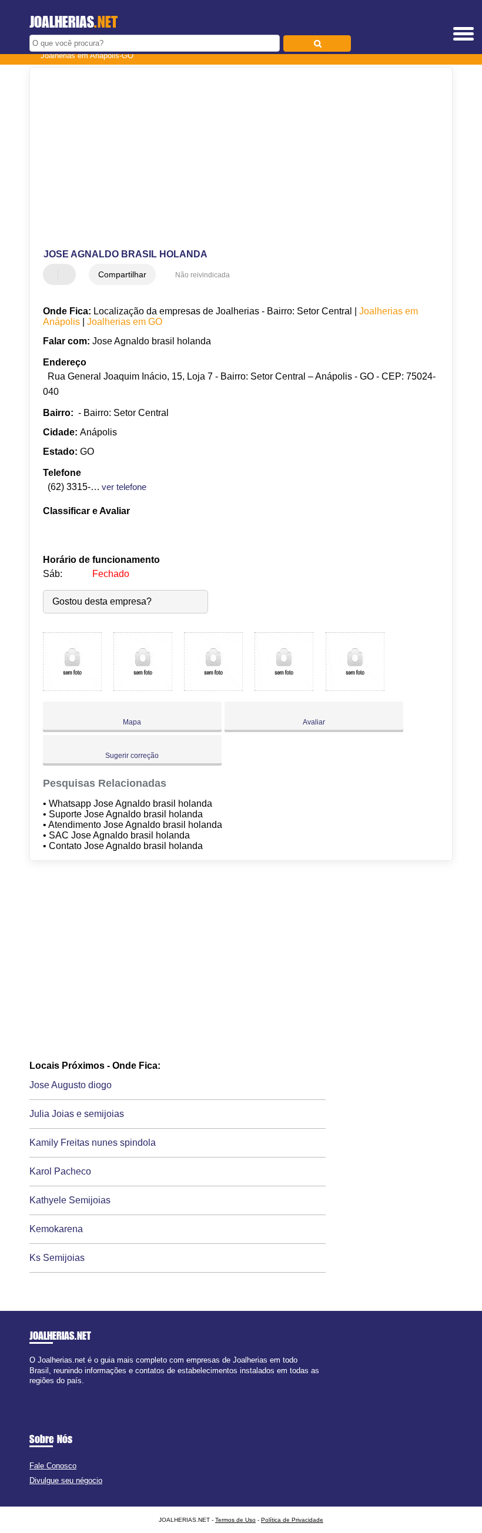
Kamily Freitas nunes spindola (92, 1143)
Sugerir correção (132, 756)
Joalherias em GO (124, 322)
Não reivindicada (202, 275)
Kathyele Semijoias (70, 1200)
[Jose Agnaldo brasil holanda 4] (284, 688)
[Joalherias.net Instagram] (42, 1390)
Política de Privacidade (292, 1520)
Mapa (132, 722)
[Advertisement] (231, 158)
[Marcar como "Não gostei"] (68, 274)
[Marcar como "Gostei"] (53, 274)
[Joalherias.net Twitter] (37, 1390)
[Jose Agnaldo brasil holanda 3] (213, 688)
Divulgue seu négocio (65, 1480)
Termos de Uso (235, 1520)
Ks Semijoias (57, 1258)
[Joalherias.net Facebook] (32, 1390)
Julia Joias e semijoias (76, 1114)
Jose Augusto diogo (70, 1085)
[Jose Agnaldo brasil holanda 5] (355, 688)
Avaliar (314, 722)
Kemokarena (56, 1229)
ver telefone (124, 487)
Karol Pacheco (60, 1171)
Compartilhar (122, 274)
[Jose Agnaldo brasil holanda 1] (72, 688)
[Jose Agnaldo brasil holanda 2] (142, 688)
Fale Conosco (52, 1465)
